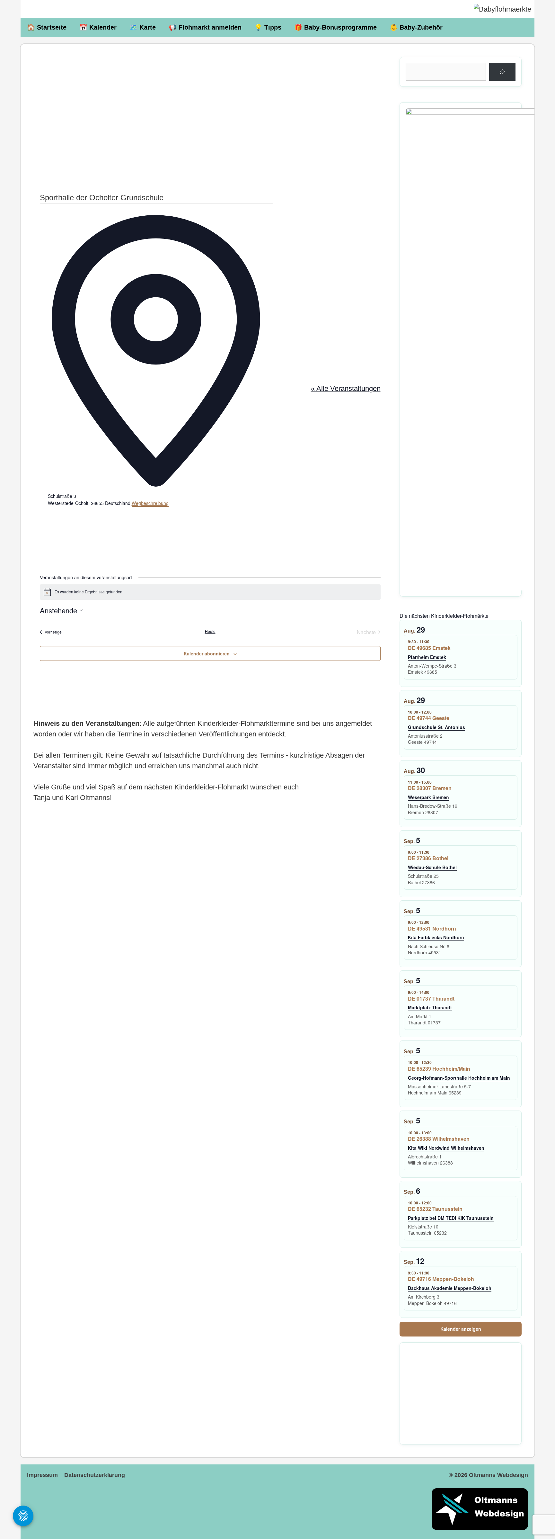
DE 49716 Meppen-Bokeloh (441, 1278)
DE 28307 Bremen (430, 788)
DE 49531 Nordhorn (432, 928)
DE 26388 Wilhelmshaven (439, 1138)
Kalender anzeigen (460, 1329)
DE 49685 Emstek (429, 648)
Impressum (42, 1475)
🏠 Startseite (46, 27)
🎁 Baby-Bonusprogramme (335, 27)
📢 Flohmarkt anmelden (205, 27)
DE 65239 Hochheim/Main (439, 1068)
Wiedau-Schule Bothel (432, 867)
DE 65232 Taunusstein (435, 1208)
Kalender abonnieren (207, 653)
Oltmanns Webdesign (498, 1475)
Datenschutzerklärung (94, 1475)
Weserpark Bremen (428, 797)
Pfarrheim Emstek (427, 657)
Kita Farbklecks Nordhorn (436, 937)
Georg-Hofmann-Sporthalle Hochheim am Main (459, 1078)
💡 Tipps (267, 27)
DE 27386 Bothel (428, 858)
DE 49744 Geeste (428, 718)
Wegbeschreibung (150, 503)
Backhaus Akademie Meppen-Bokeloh (449, 1288)
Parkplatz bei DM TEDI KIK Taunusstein (451, 1218)
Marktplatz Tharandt (430, 1007)
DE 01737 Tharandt (431, 998)
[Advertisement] (210, 113)
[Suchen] (502, 72)
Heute (210, 631)
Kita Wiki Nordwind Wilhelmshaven (446, 1148)
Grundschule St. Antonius (436, 727)
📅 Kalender (98, 27)
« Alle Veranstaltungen (346, 388)
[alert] (210, 592)
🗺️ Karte (142, 27)
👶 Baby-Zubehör (416, 27)
